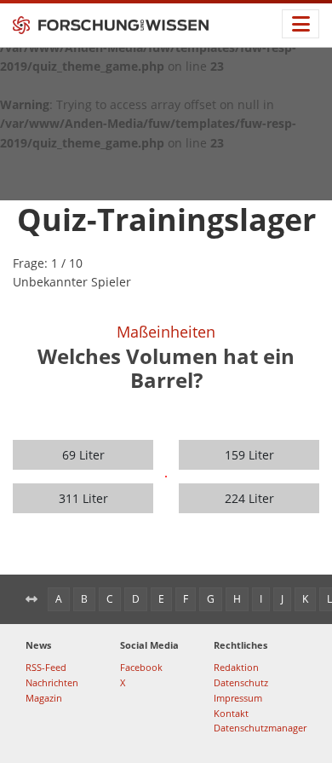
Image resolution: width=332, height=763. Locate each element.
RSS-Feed (46, 667)
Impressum (238, 697)
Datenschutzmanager (260, 727)
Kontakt (231, 713)
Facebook (141, 667)
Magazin (44, 697)
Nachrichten (52, 682)
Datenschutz (241, 682)
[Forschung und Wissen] (111, 25)
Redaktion (236, 667)
